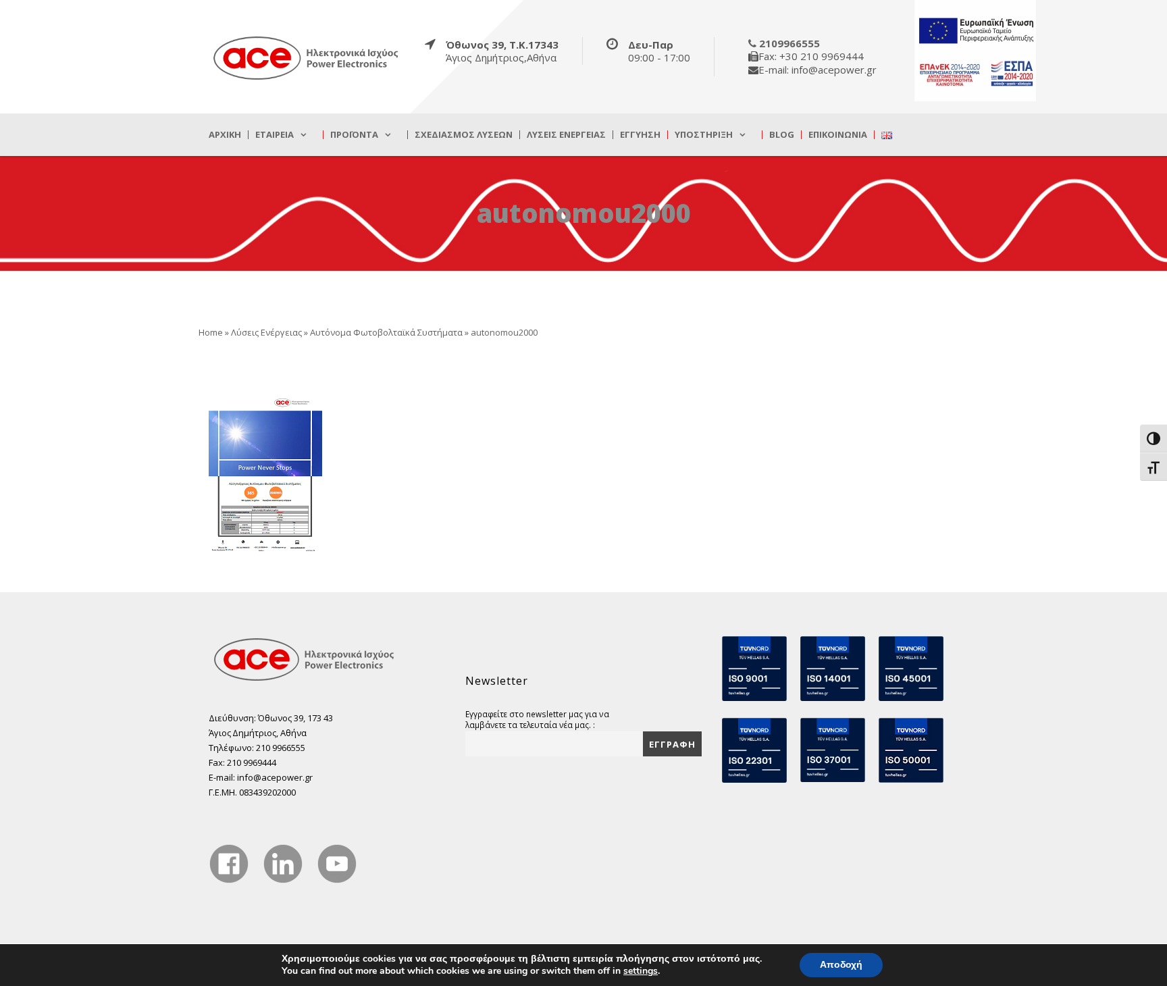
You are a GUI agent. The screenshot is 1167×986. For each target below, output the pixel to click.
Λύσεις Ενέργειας (566, 134)
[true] (307, 57)
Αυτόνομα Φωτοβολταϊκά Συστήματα (386, 332)
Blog (781, 134)
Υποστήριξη (704, 134)
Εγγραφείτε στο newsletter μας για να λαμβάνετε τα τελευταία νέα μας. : (537, 719)
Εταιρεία (274, 134)
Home (211, 332)
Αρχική (225, 134)
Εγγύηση (640, 134)
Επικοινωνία (837, 134)
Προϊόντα (354, 134)
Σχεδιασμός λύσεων (464, 134)
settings (640, 971)
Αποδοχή (841, 964)
